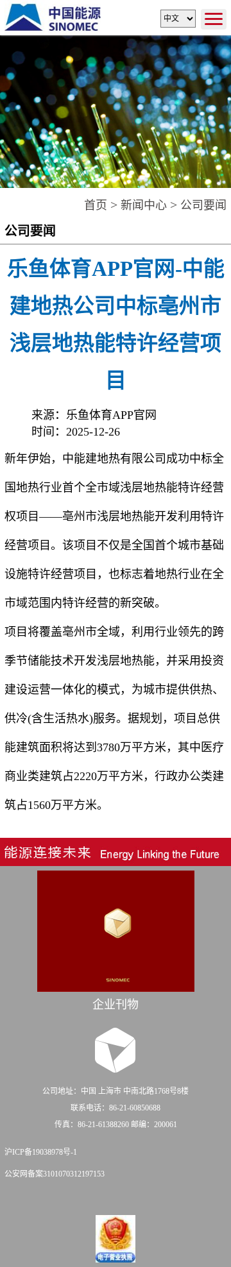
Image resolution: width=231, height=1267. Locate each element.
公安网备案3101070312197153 (54, 1173)
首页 (95, 205)
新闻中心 (144, 205)
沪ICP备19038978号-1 (40, 1152)
